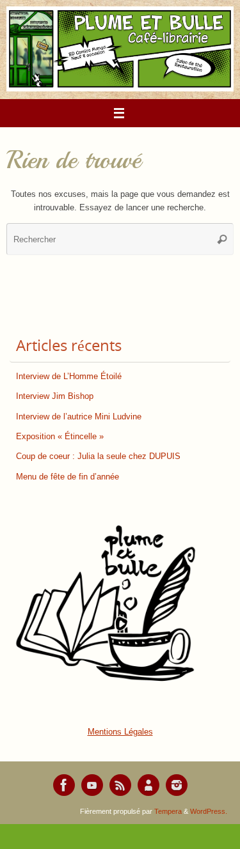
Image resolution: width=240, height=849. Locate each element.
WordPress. (208, 811)
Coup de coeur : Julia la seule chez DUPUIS (98, 456)
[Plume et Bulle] (64, 785)
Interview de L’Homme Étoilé (69, 376)
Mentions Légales (120, 732)
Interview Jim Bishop (54, 396)
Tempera (168, 811)
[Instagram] (177, 785)
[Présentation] (148, 785)
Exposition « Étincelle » (60, 436)
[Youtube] (92, 785)
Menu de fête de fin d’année (67, 476)
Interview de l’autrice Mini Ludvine (78, 416)
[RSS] (120, 785)
